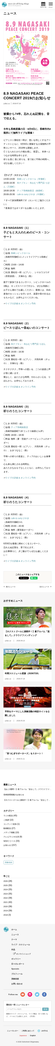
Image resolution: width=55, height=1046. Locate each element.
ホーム (14, 929)
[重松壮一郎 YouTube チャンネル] (22, 994)
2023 (5, 894)
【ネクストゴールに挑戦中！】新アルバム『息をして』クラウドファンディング (27, 800)
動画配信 (7, 828)
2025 (5, 885)
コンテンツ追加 (10, 824)
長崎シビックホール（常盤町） (32, 179)
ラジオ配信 (8, 816)
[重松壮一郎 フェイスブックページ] (44, 994)
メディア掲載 (9, 832)
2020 (5, 906)
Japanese (23, 1036)
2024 (5, 889)
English (33, 1036)
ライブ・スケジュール (20, 945)
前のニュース (10, 587)
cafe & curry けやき (20, 518)
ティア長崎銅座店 (19, 427)
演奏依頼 (8, 862)
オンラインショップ (23, 954)
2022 (5, 898)
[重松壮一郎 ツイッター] (37, 994)
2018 (5, 915)
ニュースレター (12, 1031)
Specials (15, 969)
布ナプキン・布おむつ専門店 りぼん (28, 344)
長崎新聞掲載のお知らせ (13, 795)
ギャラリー (16, 959)
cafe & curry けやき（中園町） (31, 194)
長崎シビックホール (20, 253)
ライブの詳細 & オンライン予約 (20, 303)
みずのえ (45, 1031)
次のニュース (44, 587)
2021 (5, 902)
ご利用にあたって (27, 1031)
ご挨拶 (6, 820)
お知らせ (6, 103)
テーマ (14, 939)
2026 (5, 881)
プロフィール (17, 974)
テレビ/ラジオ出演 (11, 837)
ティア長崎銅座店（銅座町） (31, 190)
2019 (5, 911)
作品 (13, 949)
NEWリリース (9, 841)
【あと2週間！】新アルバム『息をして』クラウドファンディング (27, 789)
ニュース (15, 934)
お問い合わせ (17, 984)
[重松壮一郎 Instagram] (30, 994)
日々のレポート (17, 964)
